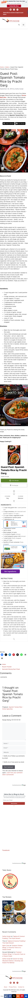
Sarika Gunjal (6, 936)
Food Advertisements (16, 785)
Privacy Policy (12, 987)
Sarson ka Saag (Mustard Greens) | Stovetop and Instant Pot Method (12, 960)
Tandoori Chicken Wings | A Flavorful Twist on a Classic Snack (12, 947)
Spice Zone (5, 945)
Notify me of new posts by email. (14, 762)
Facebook (6, 850)
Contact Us (21, 987)
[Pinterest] (22, 996)
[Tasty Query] (10, 888)
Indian (7, 67)
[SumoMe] (26, 996)
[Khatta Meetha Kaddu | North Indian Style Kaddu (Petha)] (20, 919)
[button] (14, 3)
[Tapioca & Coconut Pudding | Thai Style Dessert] (8, 919)
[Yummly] (18, 996)
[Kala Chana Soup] (20, 906)
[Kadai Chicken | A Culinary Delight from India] (8, 906)
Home (2, 67)
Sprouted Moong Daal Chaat (11, 669)
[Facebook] (10, 996)
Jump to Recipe (9, 123)
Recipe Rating (6, 720)
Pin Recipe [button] (15, 485)
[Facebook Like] (6, 996)
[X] (14, 996)
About (5, 987)
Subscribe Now (14, 6)
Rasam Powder (7, 667)
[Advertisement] (14, 52)
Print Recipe (21, 123)
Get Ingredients (10, 571)
